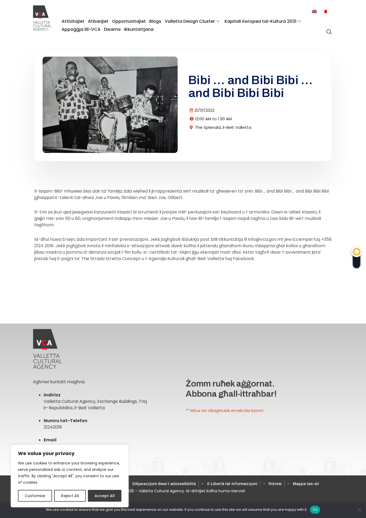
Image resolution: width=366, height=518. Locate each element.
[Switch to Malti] (324, 11)
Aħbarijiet (98, 21)
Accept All (105, 495)
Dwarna (112, 29)
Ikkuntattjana (139, 29)
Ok (315, 509)
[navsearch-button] (328, 29)
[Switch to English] (314, 11)
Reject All (70, 495)
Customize (35, 495)
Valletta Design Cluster (190, 21)
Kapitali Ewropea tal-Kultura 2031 (260, 21)
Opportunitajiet (129, 21)
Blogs (155, 21)
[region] (70, 476)
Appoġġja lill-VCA (81, 29)
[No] (359, 509)
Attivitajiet (73, 21)
